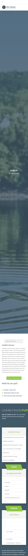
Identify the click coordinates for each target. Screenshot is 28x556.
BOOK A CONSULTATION (14, 378)
